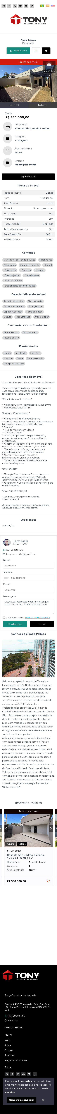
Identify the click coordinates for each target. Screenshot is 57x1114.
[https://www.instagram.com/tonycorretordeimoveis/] (4, 6)
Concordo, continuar (21, 1100)
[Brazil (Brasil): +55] (6, 578)
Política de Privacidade (37, 617)
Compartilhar (20, 50)
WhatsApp (16, 624)
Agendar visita (28, 176)
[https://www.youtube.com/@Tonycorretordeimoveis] (20, 6)
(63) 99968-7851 (15, 550)
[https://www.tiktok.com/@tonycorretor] (32, 6)
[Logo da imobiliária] (20, 975)
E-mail (41, 624)
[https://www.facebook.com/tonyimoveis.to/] (9, 6)
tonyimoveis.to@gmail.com (21, 554)
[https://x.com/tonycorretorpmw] (15, 6)
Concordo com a (28, 617)
